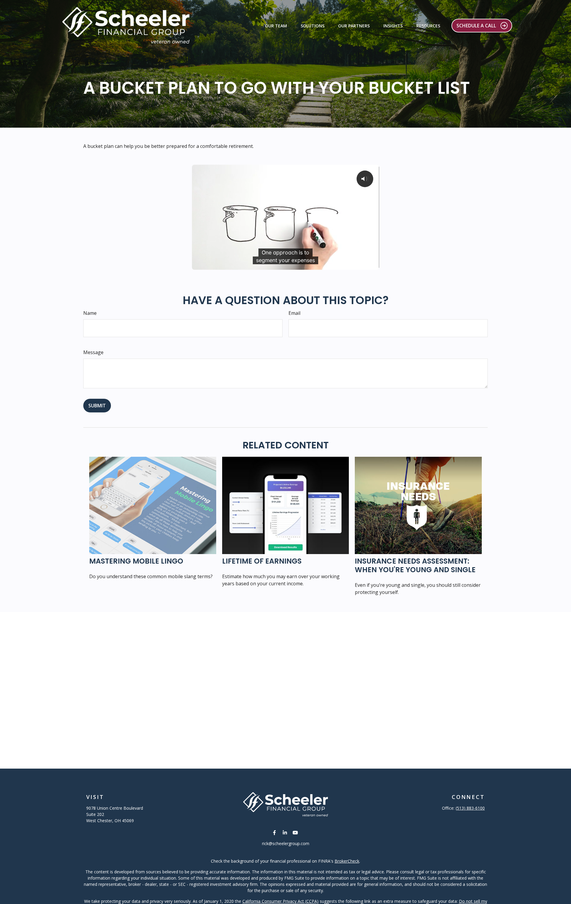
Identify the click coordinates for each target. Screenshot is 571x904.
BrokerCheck (347, 861)
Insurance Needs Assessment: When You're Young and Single (415, 565)
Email (294, 313)
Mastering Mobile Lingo (136, 561)
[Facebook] (275, 832)
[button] (276, 25)
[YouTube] (295, 832)
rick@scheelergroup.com (285, 843)
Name (90, 313)
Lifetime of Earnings (262, 561)
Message (93, 352)
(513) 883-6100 (470, 808)
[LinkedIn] (285, 832)
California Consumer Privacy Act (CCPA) (280, 901)
